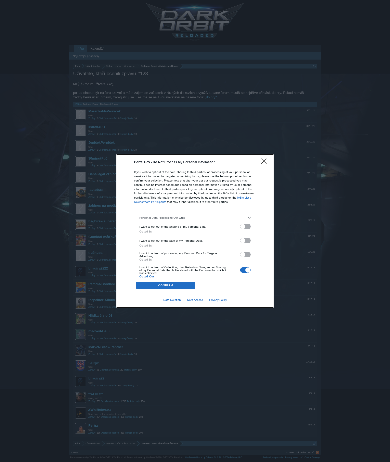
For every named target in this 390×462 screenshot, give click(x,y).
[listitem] (195, 217)
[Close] (265, 162)
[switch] (245, 226)
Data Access (195, 299)
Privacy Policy (218, 299)
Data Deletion (172, 299)
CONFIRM (165, 285)
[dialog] (195, 231)
